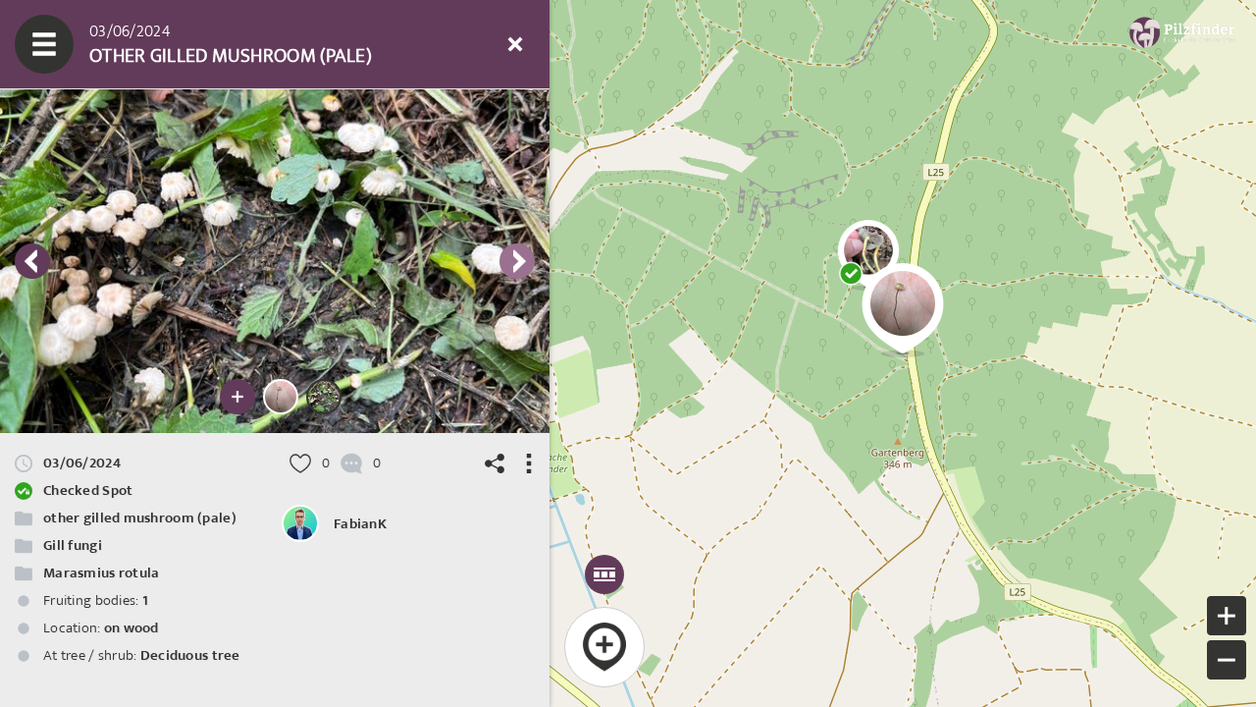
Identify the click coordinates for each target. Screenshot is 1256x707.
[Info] (397, 44)
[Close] (515, 44)
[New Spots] (103, 44)
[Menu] (44, 44)
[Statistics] (220, 44)
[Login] (456, 44)
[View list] (161, 44)
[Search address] (338, 44)
